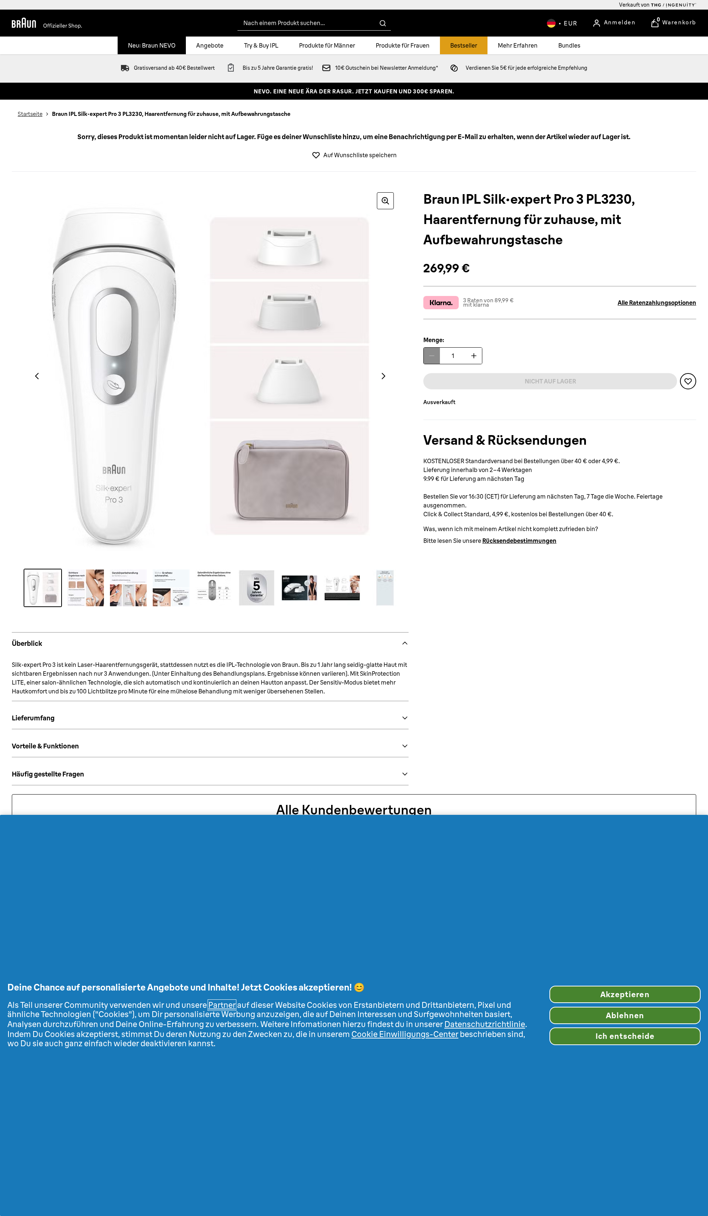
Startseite (30, 113)
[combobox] (314, 23)
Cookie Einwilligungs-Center (404, 1034)
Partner (222, 1005)
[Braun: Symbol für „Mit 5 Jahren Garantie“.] (256, 588)
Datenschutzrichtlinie (484, 1024)
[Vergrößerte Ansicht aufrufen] (385, 200)
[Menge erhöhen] (474, 356)
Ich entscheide (625, 1036)
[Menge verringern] (432, 356)
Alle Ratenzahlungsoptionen (657, 302)
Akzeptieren (624, 994)
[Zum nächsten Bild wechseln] (383, 376)
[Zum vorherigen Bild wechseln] (37, 376)
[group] (210, 376)
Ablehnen (625, 1015)
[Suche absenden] (382, 23)
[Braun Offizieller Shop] (47, 23)
